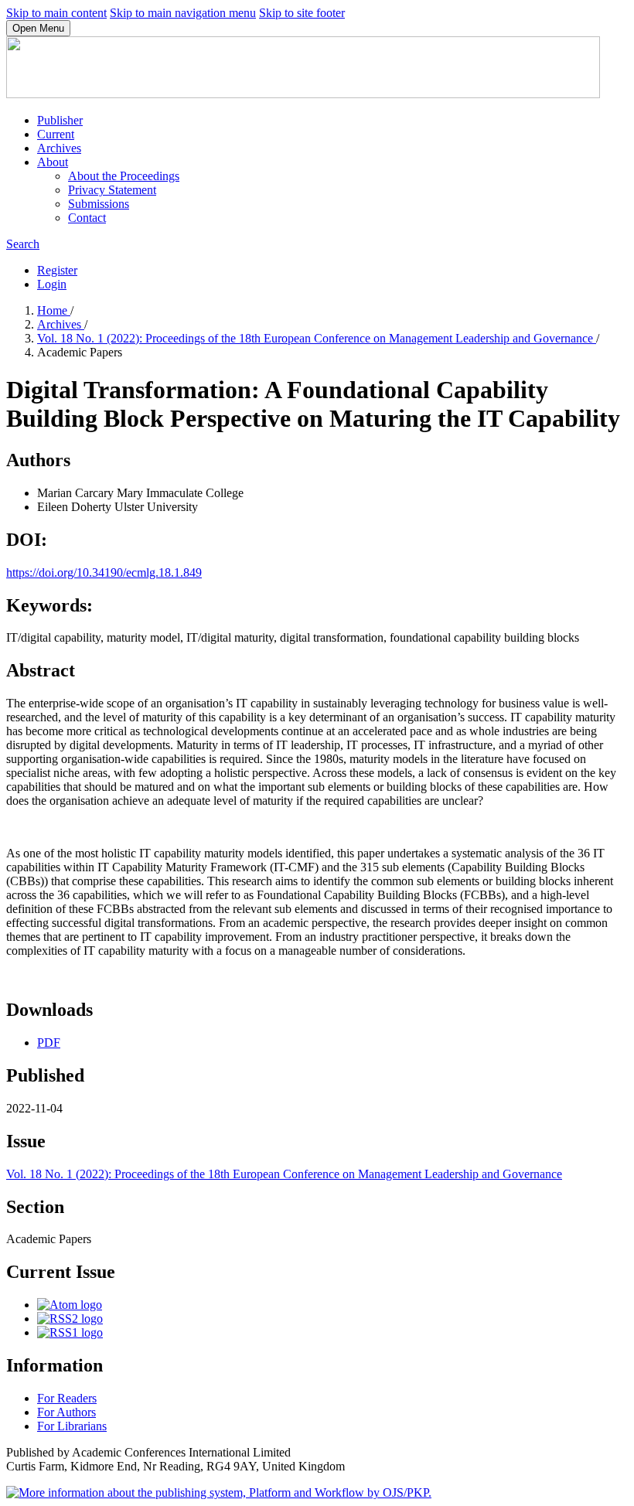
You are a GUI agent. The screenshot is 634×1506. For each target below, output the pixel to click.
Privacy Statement (112, 189)
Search (22, 243)
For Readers (67, 1398)
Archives (59, 148)
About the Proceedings (123, 175)
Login (51, 284)
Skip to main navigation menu (183, 12)
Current (55, 134)
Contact (87, 217)
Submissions (98, 203)
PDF (48, 1042)
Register (57, 270)
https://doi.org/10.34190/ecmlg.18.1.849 (104, 572)
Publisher (60, 120)
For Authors (66, 1412)
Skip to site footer (302, 12)
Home (53, 310)
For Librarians (72, 1426)
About (52, 162)
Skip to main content (56, 12)
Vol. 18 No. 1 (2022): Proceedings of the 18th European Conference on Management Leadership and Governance (316, 338)
